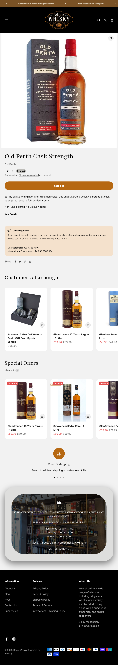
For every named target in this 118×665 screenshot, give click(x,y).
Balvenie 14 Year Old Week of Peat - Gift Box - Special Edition (24, 338)
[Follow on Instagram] (14, 639)
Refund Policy (40, 594)
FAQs (8, 599)
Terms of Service (42, 605)
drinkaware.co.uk (89, 625)
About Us (10, 588)
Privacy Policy (40, 588)
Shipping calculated (29, 175)
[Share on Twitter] (20, 261)
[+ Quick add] (42, 325)
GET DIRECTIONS (59, 548)
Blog (7, 594)
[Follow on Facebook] (6, 639)
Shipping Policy (41, 599)
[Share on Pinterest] (25, 261)
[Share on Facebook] (15, 261)
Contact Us (11, 605)
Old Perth (10, 164)
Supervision (11, 611)
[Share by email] (29, 261)
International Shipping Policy (49, 611)
